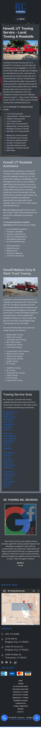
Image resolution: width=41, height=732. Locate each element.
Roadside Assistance (20, 697)
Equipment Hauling (20, 708)
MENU (22, 19)
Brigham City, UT (9, 417)
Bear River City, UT (10, 412)
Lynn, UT (6, 446)
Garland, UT (7, 433)
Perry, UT (6, 457)
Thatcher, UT (8, 477)
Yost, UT (6, 486)
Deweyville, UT (9, 424)
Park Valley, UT (9, 452)
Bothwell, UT (8, 414)
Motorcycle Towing (20, 702)
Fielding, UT (7, 429)
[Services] (36, 718)
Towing (20, 691)
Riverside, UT (8, 467)
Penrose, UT (8, 455)
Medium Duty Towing (20, 705)
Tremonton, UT (9, 481)
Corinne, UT (7, 422)
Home (20, 688)
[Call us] (4, 718)
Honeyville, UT (9, 441)
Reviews (21, 716)
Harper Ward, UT (9, 438)
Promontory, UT (9, 465)
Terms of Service (16, 727)
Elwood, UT (7, 427)
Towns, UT (7, 479)
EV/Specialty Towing (20, 699)
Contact (20, 719)
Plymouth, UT (8, 460)
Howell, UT (7, 443)
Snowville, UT (8, 472)
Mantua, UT (7, 448)
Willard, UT (7, 484)
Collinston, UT (8, 419)
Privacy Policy (28, 727)
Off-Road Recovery (20, 694)
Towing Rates (20, 711)
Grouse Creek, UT (10, 436)
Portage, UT (7, 462)
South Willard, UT (10, 474)
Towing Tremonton (20, 713)
